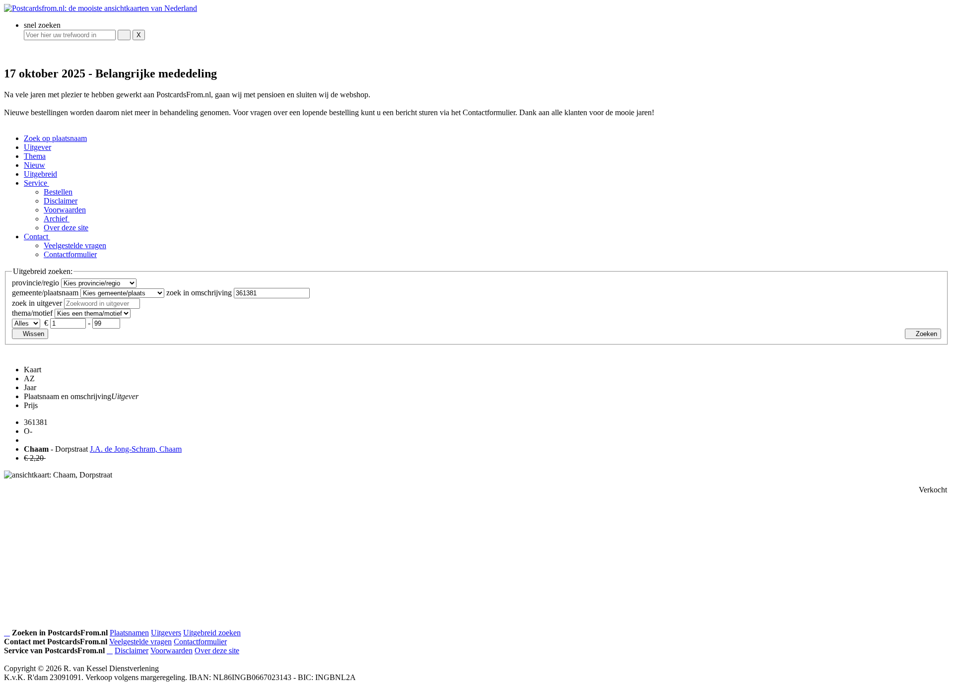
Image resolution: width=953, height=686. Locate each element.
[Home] (7, 633)
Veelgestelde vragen (75, 245)
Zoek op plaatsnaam (55, 138)
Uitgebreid (40, 174)
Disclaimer (60, 201)
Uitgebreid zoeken (212, 632)
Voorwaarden (65, 210)
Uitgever (37, 147)
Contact (37, 236)
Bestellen (58, 192)
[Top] (110, 651)
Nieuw (34, 165)
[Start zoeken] (124, 35)
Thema (35, 156)
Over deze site (66, 227)
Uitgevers (166, 632)
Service (36, 183)
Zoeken (925, 334)
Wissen (32, 334)
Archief (56, 218)
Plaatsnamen (129, 632)
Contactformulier (70, 254)
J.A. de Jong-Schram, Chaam (136, 449)
